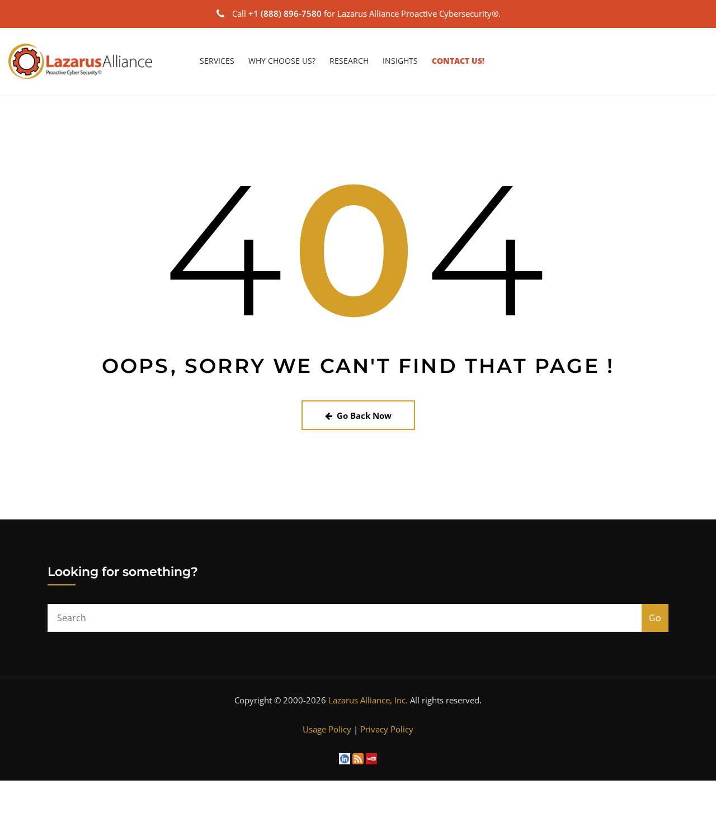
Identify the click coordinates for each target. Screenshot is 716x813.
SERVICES (217, 60)
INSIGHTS (400, 60)
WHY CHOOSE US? (281, 60)
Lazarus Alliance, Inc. (368, 700)
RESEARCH (349, 60)
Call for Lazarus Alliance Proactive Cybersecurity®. (366, 13)
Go (655, 618)
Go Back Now (364, 415)
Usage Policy (327, 729)
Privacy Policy (386, 729)
